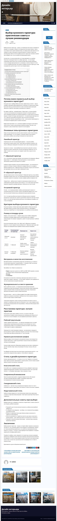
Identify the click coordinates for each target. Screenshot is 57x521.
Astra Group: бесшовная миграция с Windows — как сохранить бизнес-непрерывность (49, 55)
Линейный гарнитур (11, 74)
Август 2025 (47, 134)
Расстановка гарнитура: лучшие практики (14, 84)
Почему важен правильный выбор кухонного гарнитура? (17, 71)
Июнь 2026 (46, 104)
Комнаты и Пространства (6, 494)
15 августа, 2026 (8, 499)
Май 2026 (46, 107)
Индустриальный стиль (11, 92)
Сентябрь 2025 (47, 131)
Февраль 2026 (47, 116)
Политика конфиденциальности (15, 23)
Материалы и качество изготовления (14, 81)
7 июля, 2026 (34, 499)
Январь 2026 (47, 119)
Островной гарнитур (11, 77)
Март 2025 (46, 148)
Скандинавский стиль (11, 91)
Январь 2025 (47, 154)
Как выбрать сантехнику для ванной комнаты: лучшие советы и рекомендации (30, 452)
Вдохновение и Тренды (21, 494)
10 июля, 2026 (21, 499)
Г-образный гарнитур (11, 75)
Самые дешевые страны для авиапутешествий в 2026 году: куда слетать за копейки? (49, 70)
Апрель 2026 (47, 110)
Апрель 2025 (47, 145)
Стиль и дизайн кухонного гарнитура (13, 87)
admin (12, 41)
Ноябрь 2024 (47, 160)
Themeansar (22, 518)
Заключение (7, 95)
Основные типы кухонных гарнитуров (13, 72)
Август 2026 (47, 98)
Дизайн (46, 173)
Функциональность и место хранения (14, 82)
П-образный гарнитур (11, 76)
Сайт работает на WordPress (7, 518)
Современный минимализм (12, 90)
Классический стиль (11, 89)
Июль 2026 (46, 101)
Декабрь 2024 (47, 157)
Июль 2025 (46, 137)
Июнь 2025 (46, 140)
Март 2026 (46, 113)
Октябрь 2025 (47, 128)
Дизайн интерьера (7, 8)
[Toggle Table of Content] (27, 70)
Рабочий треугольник (11, 85)
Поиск (45, 29)
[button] (52, 23)
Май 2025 (46, 142)
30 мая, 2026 (47, 499)
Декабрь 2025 (47, 122)
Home (4, 23)
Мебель (46, 183)
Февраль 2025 (47, 151)
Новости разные (48, 186)
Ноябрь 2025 (47, 125)
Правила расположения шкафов (13, 86)
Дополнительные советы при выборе (13, 94)
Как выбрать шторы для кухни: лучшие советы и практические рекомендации (12, 452)
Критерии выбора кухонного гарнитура (13, 79)
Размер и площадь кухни (11, 80)
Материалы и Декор (48, 180)
